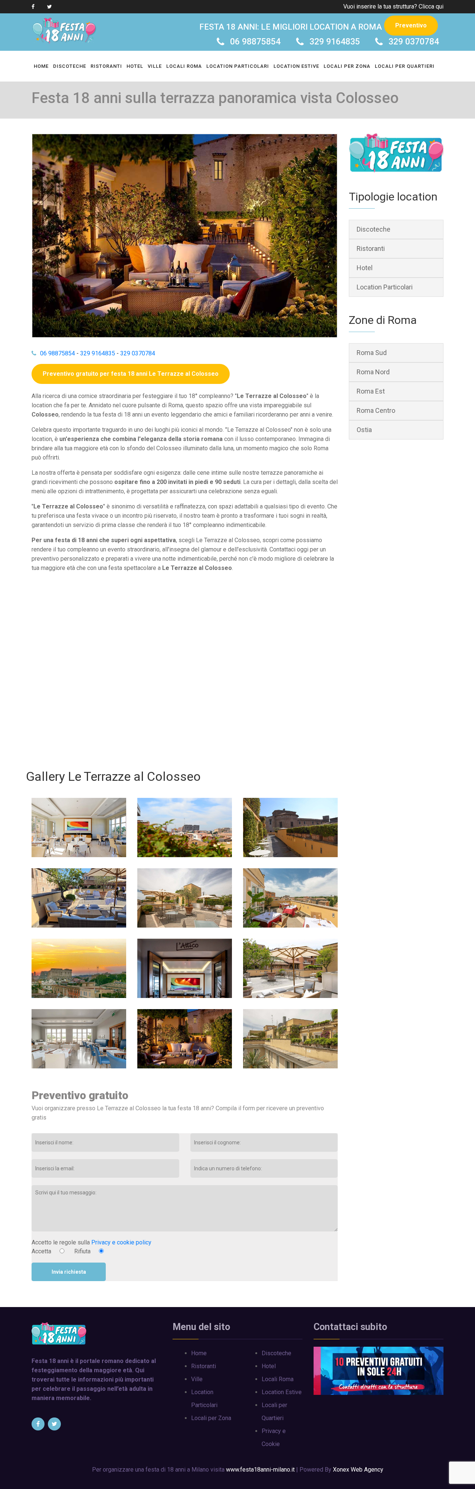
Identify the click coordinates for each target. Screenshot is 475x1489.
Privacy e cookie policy (121, 1242)
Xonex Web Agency (358, 1469)
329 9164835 (334, 42)
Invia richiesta (69, 1271)
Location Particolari (237, 66)
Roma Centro (376, 410)
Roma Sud (372, 353)
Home (41, 66)
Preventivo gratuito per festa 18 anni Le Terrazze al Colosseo (131, 373)
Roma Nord (373, 372)
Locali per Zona (347, 66)
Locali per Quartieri (405, 66)
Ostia (364, 430)
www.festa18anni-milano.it (260, 1469)
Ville (155, 66)
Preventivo (411, 25)
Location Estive (296, 66)
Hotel (135, 66)
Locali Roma (184, 66)
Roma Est (371, 391)
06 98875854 (255, 42)
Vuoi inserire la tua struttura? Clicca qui (393, 6)
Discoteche (69, 66)
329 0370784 (414, 42)
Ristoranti (106, 66)
